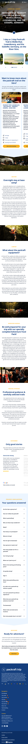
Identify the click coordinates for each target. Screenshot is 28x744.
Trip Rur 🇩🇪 (4, 699)
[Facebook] (4, 726)
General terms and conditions (8, 739)
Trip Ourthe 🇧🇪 (5, 697)
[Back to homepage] (8, 2)
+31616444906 (5, 723)
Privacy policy (4, 737)
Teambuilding (5, 708)
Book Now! (14, 653)
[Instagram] (2, 726)
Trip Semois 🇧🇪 (5, 703)
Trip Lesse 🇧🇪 (5, 695)
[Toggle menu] (22, 2)
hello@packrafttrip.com (7, 721)
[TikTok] (7, 726)
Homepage (4, 693)
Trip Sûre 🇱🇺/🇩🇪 (5, 701)
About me (4, 706)
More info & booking (11, 146)
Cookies (3, 735)
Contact (3, 710)
